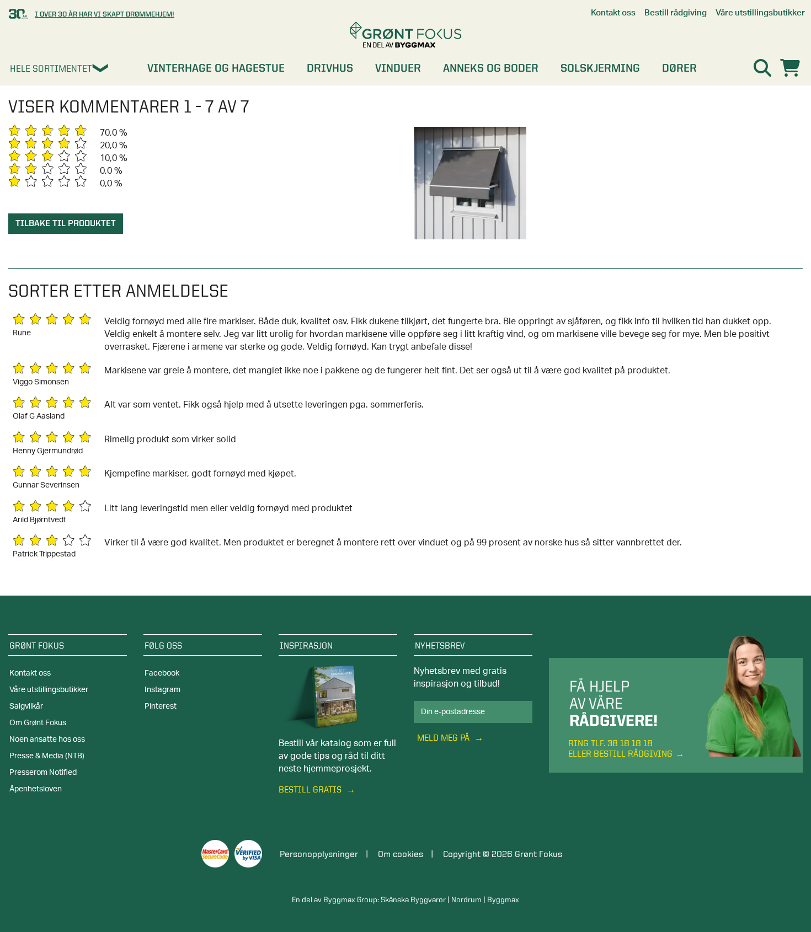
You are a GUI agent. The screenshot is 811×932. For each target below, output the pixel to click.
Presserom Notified (43, 772)
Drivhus (330, 68)
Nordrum (466, 899)
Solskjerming (600, 68)
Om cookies (400, 854)
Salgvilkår (26, 706)
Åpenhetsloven (35, 789)
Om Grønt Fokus (37, 723)
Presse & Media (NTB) (46, 756)
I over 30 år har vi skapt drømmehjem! (104, 14)
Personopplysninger (319, 854)
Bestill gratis (311, 789)
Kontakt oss (30, 673)
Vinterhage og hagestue (216, 68)
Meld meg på (444, 737)
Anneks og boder (490, 68)
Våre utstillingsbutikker (48, 690)
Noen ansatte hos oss (47, 739)
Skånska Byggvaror (413, 899)
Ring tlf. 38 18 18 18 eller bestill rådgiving (620, 748)
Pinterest (161, 706)
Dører (679, 68)
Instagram (162, 690)
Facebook (162, 673)
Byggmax (503, 899)
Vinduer (398, 68)
